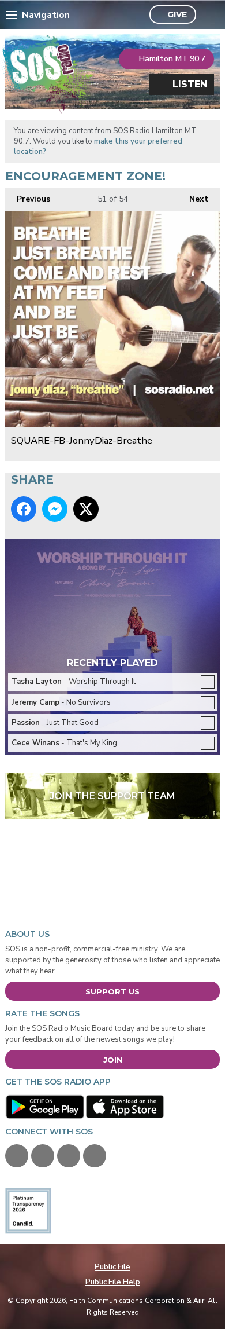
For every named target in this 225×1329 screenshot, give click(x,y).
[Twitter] (42, 1155)
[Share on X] (86, 509)
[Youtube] (68, 1155)
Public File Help (112, 1282)
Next (193, 198)
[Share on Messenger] (55, 509)
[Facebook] (16, 1155)
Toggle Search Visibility (208, 15)
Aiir (198, 1300)
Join (112, 1059)
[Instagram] (94, 1155)
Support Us (112, 991)
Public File (112, 1267)
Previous (27, 198)
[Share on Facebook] (23, 509)
